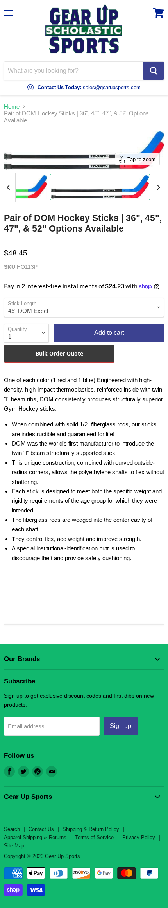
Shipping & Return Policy (91, 829)
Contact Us (41, 829)
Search (12, 829)
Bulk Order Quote (59, 353)
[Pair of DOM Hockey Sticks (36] (100, 187)
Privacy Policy (138, 837)
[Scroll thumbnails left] (9, 187)
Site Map (14, 846)
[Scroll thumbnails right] (157, 187)
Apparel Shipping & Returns (35, 837)
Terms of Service (94, 837)
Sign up (120, 726)
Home (12, 106)
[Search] (153, 71)
